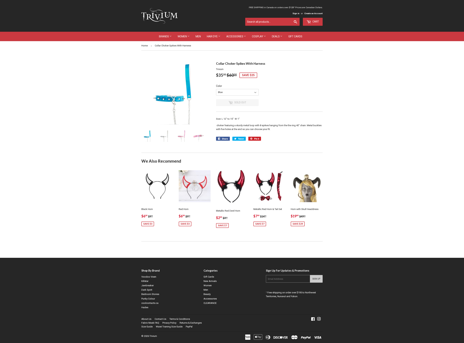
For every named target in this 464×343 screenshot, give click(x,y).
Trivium (153, 336)
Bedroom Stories (150, 294)
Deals (276, 36)
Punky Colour (148, 298)
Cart (315, 21)
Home (144, 45)
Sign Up (316, 279)
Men (198, 36)
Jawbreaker (147, 285)
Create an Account (313, 13)
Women (182, 36)
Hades (144, 307)
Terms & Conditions (179, 319)
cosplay (258, 36)
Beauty (207, 294)
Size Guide (147, 326)
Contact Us (160, 319)
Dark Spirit (146, 289)
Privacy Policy (169, 322)
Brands (164, 36)
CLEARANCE (210, 303)
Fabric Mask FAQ (150, 322)
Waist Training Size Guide (169, 326)
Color (219, 85)
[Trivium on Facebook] (313, 319)
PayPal (189, 326)
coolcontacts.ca (149, 303)
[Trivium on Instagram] (319, 319)
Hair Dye (212, 36)
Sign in (296, 13)
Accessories (235, 36)
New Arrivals (210, 281)
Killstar (144, 281)
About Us (146, 319)
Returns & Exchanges (191, 322)
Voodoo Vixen (148, 276)
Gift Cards (295, 36)
